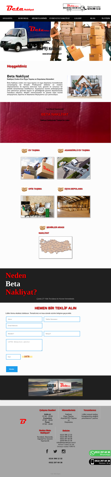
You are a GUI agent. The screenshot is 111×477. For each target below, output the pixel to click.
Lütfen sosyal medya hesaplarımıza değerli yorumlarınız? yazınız (90, 414)
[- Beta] (20, 6)
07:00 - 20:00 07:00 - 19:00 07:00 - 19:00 (47, 414)
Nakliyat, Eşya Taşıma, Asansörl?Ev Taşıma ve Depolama (69, 414)
